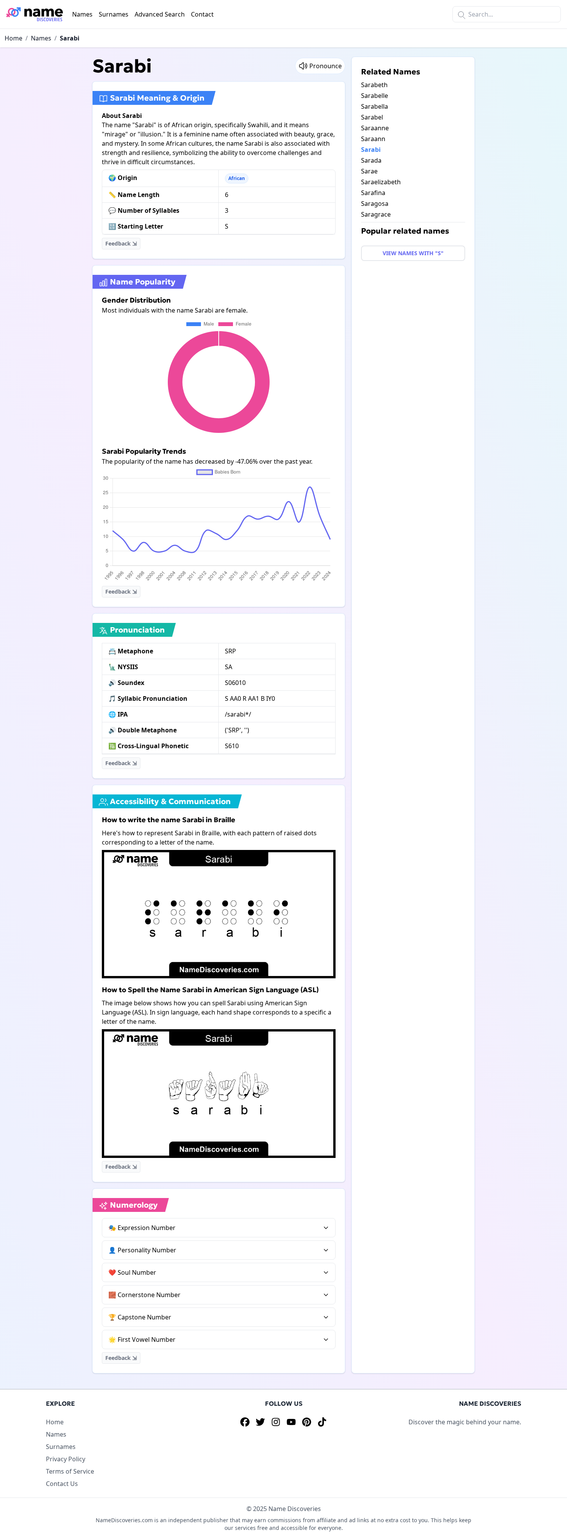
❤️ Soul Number (132, 1272)
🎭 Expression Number (142, 1227)
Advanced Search (160, 14)
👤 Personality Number (142, 1250)
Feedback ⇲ (121, 243)
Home (13, 38)
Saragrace (376, 214)
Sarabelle (374, 95)
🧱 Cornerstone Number (144, 1295)
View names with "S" (413, 253)
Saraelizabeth (381, 182)
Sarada (371, 160)
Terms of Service (70, 1471)
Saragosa (374, 203)
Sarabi (69, 38)
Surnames (113, 14)
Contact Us (62, 1483)
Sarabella (374, 106)
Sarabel (372, 117)
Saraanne (375, 128)
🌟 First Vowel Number (142, 1339)
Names (82, 14)
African (236, 178)
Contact (202, 14)
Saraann (373, 139)
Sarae (369, 171)
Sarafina (373, 192)
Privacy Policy (65, 1459)
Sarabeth (374, 85)
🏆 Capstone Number (139, 1317)
